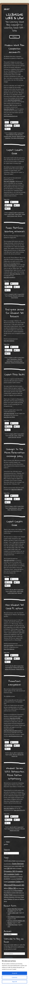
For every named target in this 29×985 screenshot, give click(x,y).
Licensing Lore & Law (14, 16)
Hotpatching (17, 828)
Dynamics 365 (9, 871)
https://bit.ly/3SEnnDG (9, 181)
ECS (21, 874)
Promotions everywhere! (14, 683)
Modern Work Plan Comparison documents (14, 48)
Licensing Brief (13, 878)
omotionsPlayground (16, 730)
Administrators (13, 359)
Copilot (15, 435)
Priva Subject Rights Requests (17, 138)
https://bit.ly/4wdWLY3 (9, 277)
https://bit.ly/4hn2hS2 (9, 109)
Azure (14, 861)
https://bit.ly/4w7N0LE (9, 417)
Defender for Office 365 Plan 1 (16, 134)
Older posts (7, 843)
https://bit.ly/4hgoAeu (15, 273)
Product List (21, 892)
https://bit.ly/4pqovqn (9, 649)
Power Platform (14, 297)
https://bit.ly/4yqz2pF (9, 413)
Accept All (14, 973)
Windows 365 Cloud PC (18, 667)
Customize (14, 977)
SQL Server (17, 897)
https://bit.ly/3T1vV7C (19, 810)
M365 (22, 881)
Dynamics (19, 868)
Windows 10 (10, 899)
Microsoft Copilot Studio (18, 295)
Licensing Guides (14, 881)
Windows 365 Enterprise (10, 669)
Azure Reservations (13, 508)
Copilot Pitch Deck (12, 437)
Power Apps (21, 888)
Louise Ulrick (21, 132)
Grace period (16, 361)
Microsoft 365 (20, 754)
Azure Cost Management (20, 860)
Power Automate (7, 890)
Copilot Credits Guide (14, 152)
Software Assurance (9, 897)
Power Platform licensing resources (15, 229)
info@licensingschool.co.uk (10, 116)
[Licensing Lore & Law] (14, 9)
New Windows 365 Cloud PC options (14, 606)
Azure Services (14, 509)
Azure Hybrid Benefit (8, 863)
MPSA (6, 888)
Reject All (14, 981)
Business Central (7, 866)
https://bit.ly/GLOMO (15, 718)
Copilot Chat (20, 435)
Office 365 (12, 888)
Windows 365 (14, 756)
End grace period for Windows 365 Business (14, 313)
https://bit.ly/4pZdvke (9, 340)
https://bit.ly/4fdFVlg (9, 808)
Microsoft (14, 136)
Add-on (10, 860)
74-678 (6, 861)
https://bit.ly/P (7, 730)
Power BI (13, 890)
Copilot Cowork (12, 591)
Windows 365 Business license (17, 362)
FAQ (17, 876)
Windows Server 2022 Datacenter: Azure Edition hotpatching (14, 773)
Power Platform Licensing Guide (11, 892)
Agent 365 (11, 435)
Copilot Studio (18, 214)
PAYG (17, 888)
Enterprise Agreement (10, 876)
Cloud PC (19, 359)
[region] (14, 971)
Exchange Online (7, 136)
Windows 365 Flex (20, 669)
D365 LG (15, 868)
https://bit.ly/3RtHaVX (16, 489)
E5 (19, 874)
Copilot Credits (11, 214)
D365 (11, 868)
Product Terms (8, 895)
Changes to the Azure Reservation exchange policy (14, 452)
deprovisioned (10, 361)
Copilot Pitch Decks (14, 374)
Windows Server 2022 (14, 830)
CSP (8, 868)
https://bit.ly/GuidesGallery (14, 100)
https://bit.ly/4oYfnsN (9, 560)
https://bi (6, 645)
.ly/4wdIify (11, 645)
